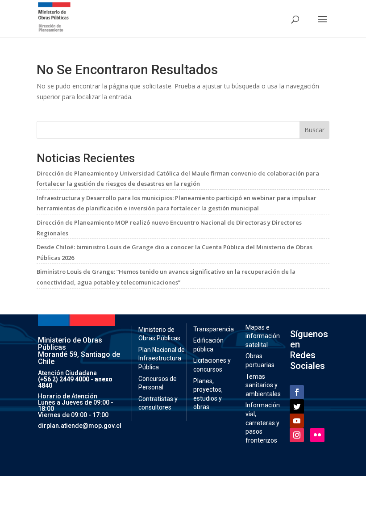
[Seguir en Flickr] (317, 435)
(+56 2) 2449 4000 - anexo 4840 (75, 382)
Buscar (314, 129)
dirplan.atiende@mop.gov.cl (79, 425)
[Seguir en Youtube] (297, 421)
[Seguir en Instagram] (297, 435)
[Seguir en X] (297, 406)
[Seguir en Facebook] (297, 392)
